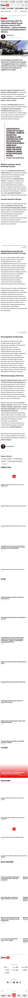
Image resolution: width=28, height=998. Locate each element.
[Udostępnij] (26, 991)
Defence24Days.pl (6, 439)
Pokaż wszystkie (5, 463)
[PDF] (10, 451)
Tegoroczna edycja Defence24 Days (11, 380)
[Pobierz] (20, 37)
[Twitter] (11, 982)
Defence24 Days (10, 66)
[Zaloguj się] (23, 5)
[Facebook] (8, 982)
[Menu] (26, 5)
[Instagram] (20, 982)
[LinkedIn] (14, 982)
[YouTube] (17, 982)
